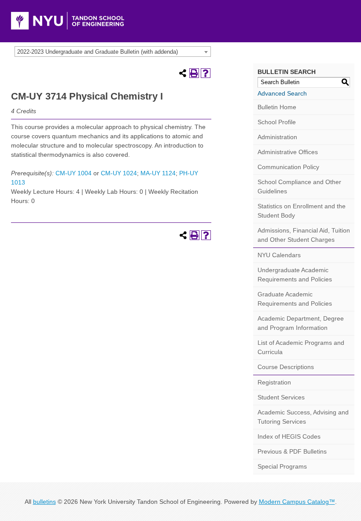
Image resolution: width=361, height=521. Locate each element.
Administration (277, 136)
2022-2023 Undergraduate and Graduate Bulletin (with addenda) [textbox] (97, 51)
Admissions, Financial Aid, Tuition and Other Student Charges (304, 235)
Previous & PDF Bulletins (292, 451)
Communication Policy (288, 166)
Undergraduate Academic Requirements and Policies (295, 274)
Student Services (281, 397)
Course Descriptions (286, 366)
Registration (274, 382)
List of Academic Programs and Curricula (301, 347)
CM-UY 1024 (119, 173)
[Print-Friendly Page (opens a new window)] (194, 73)
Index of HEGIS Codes (289, 436)
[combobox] (113, 51)
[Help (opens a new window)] (205, 73)
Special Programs (282, 466)
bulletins (44, 501)
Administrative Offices (288, 151)
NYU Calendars (279, 255)
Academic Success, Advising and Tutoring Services (303, 417)
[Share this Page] (183, 73)
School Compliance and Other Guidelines (299, 186)
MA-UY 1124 (158, 173)
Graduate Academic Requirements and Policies (295, 299)
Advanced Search (282, 93)
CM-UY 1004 (73, 173)
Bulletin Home (277, 107)
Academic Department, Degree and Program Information (301, 323)
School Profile (277, 122)
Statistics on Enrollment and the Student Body (302, 211)
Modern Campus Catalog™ (297, 501)
